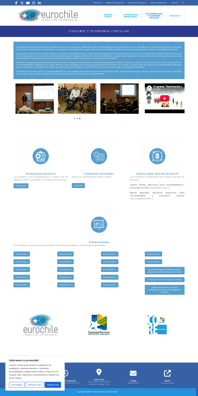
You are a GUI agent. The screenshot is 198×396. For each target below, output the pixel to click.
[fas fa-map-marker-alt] (99, 372)
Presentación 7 (65, 262)
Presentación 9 (65, 277)
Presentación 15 (109, 285)
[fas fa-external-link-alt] (167, 373)
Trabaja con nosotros (114, 3)
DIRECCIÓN (99, 379)
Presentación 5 (22, 285)
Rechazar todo (34, 384)
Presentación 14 (109, 277)
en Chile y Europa (167, 383)
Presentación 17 (153, 262)
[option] (34, 98)
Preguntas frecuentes (137, 3)
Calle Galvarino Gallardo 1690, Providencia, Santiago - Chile (99, 383)
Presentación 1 (22, 254)
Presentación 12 (109, 262)
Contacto (97, 3)
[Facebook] (16, 3)
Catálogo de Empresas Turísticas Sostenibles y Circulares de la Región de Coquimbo (164, 290)
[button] (182, 3)
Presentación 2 (22, 262)
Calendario (78, 185)
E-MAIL (133, 381)
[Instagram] (33, 3)
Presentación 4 (22, 277)
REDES (167, 381)
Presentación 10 (65, 285)
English (174, 3)
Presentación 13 (109, 269)
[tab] (74, 119)
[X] (22, 3)
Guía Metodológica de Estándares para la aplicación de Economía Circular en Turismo (164, 270)
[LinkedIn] (39, 3)
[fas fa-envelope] (133, 373)
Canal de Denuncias (158, 3)
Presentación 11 (109, 254)
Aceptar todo (53, 384)
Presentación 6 (65, 254)
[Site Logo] (47, 16)
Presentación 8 (65, 269)
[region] (35, 373)
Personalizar (16, 384)
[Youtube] (27, 3)
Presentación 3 (22, 269)
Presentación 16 (153, 254)
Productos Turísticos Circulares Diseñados (165, 279)
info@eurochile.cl (133, 383)
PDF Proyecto (21, 186)
